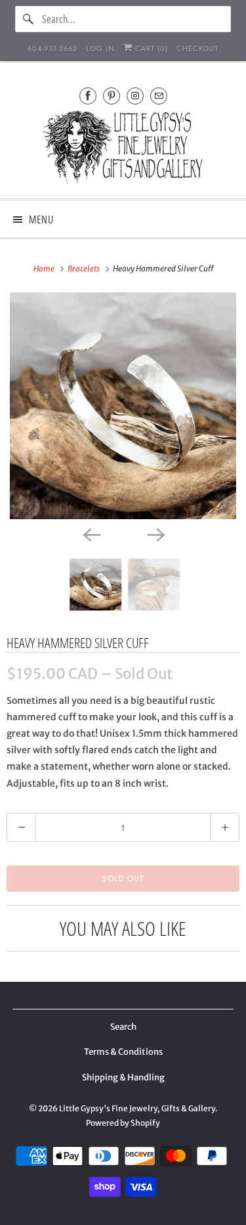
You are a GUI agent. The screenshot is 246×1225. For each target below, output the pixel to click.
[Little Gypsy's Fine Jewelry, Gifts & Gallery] (122, 149)
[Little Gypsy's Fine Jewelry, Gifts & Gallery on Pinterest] (111, 95)
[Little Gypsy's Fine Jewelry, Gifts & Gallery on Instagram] (135, 95)
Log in (100, 48)
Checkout (197, 48)
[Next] (155, 533)
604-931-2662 (52, 48)
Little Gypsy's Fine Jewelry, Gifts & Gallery (137, 1108)
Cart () (150, 48)
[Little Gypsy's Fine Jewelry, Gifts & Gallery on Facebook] (87, 95)
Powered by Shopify (123, 1123)
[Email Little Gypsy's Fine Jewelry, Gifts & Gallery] (158, 95)
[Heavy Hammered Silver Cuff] (123, 405)
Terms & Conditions (123, 1051)
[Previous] (91, 533)
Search (123, 1026)
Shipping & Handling (123, 1077)
